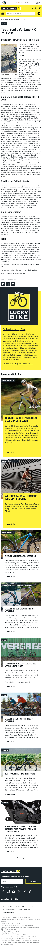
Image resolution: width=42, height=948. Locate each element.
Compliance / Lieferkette (23, 909)
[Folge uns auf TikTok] (30, 891)
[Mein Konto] (36, 8)
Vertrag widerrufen (8, 912)
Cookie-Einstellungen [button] (9, 909)
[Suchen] (33, 13)
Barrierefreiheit (20, 906)
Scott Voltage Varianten (20, 264)
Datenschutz (29, 906)
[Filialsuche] (32, 8)
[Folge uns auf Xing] (24, 891)
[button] (2, 13)
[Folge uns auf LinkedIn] (19, 891)
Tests (4, 23)
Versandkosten (26, 917)
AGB (4, 906)
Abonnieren (33, 881)
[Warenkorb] (40, 8)
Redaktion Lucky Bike (14, 329)
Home (2, 19)
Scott (13, 270)
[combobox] (20, 13)
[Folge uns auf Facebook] (3, 891)
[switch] (38, 3)
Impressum (11, 906)
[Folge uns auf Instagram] (8, 891)
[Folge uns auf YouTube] (14, 891)
